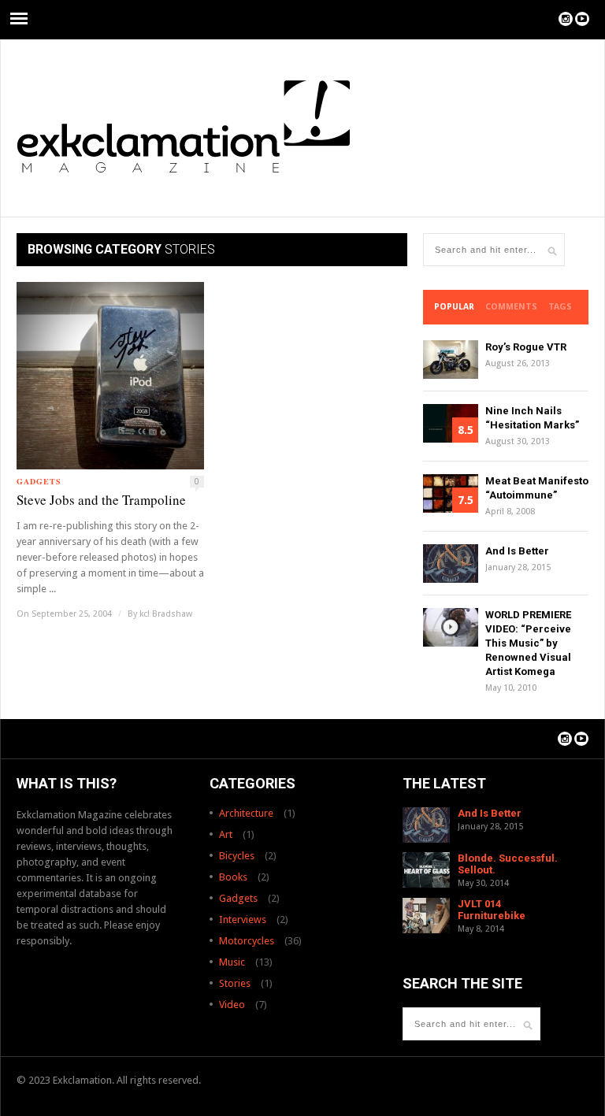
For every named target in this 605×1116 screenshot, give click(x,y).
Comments (511, 307)
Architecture (246, 813)
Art (225, 834)
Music (232, 962)
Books (233, 877)
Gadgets (39, 481)
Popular (454, 307)
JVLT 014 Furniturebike (491, 909)
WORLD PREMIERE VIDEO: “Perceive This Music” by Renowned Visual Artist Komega (528, 643)
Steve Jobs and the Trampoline (101, 500)
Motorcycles (246, 941)
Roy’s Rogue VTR (525, 347)
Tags (560, 307)
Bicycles (236, 856)
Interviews (242, 919)
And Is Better (517, 551)
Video (232, 1004)
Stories (235, 983)
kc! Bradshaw (165, 614)
